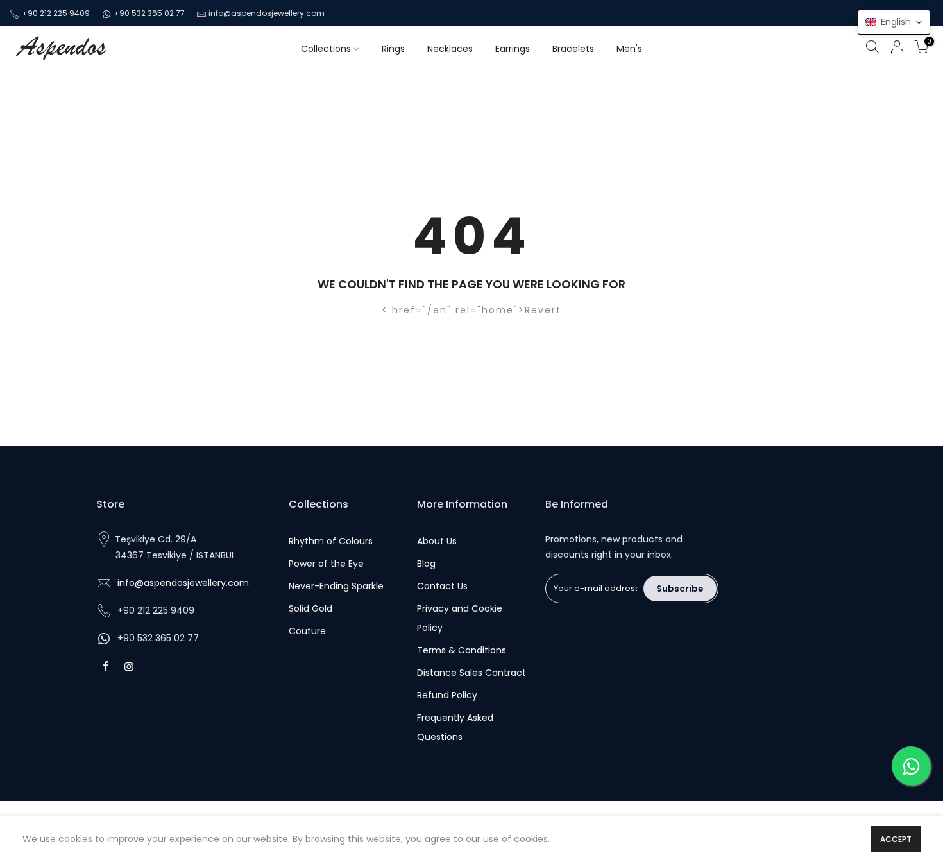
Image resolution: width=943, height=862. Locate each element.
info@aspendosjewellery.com (266, 13)
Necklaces (450, 48)
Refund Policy (447, 695)
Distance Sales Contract (471, 672)
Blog (426, 563)
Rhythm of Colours (331, 541)
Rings (393, 48)
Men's (629, 48)
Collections (326, 48)
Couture (307, 631)
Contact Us (442, 586)
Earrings (512, 48)
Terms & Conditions (461, 650)
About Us (437, 541)
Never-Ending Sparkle (336, 586)
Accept (896, 839)
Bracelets (573, 48)
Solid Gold (310, 608)
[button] (894, 22)
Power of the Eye (326, 563)
